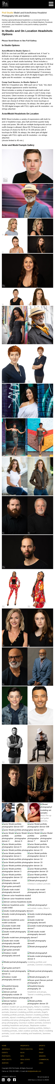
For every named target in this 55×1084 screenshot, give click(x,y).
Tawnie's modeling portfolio (39, 994)
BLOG (22, 1052)
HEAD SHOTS (6, 1059)
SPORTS (42, 1045)
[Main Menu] (51, 4)
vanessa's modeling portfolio (30, 1028)
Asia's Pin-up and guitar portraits (45, 818)
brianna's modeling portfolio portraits (25, 1012)
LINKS (41, 1063)
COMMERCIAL (44, 1059)
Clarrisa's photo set (18, 1009)
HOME (4, 1045)
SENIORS (42, 1056)
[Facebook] (14, 1079)
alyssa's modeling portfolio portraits (25, 1017)
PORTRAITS (6, 1056)
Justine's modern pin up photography (17, 1007)
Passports (24, 1045)
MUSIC (41, 1049)
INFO (22, 1056)
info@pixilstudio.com (34, 1071)
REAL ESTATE (25, 1059)
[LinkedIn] (3, 1079)
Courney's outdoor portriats (30, 1023)
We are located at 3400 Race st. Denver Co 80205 (38, 1078)
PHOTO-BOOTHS (26, 1049)
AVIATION (5, 1063)
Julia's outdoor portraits (28, 1031)
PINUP (41, 1052)
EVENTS (5, 1052)
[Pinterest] (8, 1079)
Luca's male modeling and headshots (25, 1033)
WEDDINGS (6, 1049)
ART (21, 1063)
